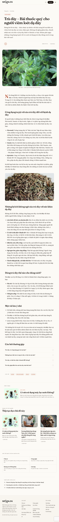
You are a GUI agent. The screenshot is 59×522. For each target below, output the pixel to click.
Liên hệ (47, 509)
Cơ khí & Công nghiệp (36, 509)
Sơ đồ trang (48, 511)
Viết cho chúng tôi (50, 507)
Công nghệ (35, 503)
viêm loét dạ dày (19, 374)
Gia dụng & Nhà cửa (26, 512)
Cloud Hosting (36, 516)
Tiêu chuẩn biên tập (50, 505)
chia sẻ (27, 374)
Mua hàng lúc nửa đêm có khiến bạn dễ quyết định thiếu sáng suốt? (23, 485)
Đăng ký (50, 2)
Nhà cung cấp (36, 512)
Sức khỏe (12, 11)
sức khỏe (33, 374)
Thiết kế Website (37, 514)
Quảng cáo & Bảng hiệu (26, 506)
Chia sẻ (23, 503)
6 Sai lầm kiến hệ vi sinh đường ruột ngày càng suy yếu (20, 487)
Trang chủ (6, 11)
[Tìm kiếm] (45, 2)
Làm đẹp (24, 508)
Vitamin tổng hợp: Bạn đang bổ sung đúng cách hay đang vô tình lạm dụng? (25, 482)
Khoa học (24, 514)
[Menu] (55, 2)
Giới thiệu (48, 503)
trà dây (12, 374)
